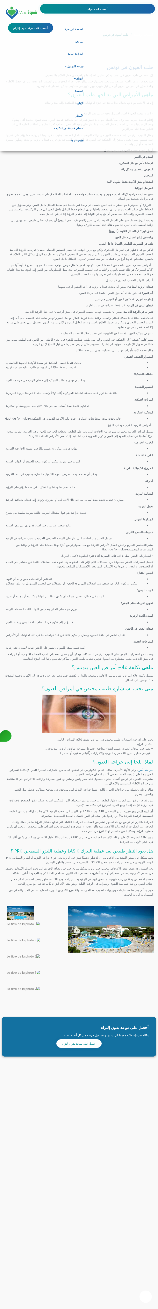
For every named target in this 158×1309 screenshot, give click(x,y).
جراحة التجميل (75, 66)
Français (77, 141)
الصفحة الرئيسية (74, 29)
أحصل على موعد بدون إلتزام (79, 1044)
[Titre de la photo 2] (20, 913)
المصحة (79, 91)
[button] (67, 54)
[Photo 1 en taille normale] (111, 929)
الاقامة (80, 103)
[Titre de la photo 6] (23, 973)
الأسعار (80, 116)
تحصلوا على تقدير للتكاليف (69, 128)
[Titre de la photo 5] (23, 956)
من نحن (79, 41)
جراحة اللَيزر (145, 770)
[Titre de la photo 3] (23, 924)
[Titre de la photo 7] (23, 989)
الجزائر (80, 79)
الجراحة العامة (76, 54)
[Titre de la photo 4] (23, 940)
